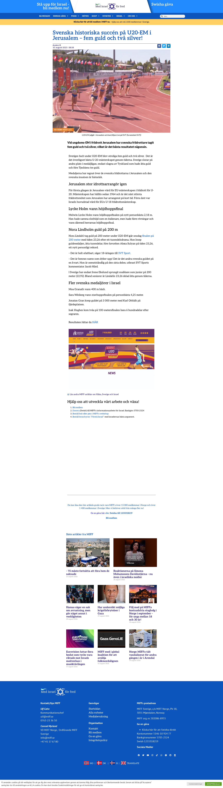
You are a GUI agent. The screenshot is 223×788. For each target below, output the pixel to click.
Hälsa (98, 394)
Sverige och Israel (110, 394)
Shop (94, 16)
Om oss (131, 16)
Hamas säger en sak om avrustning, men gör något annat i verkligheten (78, 612)
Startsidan (94, 708)
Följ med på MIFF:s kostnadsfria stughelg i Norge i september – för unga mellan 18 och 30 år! (143, 613)
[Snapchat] (170, 755)
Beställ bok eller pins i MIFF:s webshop (91, 414)
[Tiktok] (157, 755)
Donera (76, 410)
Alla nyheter (96, 712)
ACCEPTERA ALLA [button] (213, 784)
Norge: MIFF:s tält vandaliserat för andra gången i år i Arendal (143, 655)
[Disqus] (111, 453)
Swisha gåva (162, 4)
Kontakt (93, 728)
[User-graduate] (175, 755)
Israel (119, 16)
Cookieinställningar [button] (195, 784)
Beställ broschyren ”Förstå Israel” (88, 417)
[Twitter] (143, 755)
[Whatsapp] (161, 755)
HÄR (95, 322)
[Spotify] (166, 755)
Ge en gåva (95, 736)
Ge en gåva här (98, 513)
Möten (85, 16)
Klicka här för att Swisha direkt (159, 729)
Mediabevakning (98, 716)
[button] (159, 46)
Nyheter (106, 16)
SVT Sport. (124, 253)
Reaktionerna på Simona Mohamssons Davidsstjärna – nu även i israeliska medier (133, 574)
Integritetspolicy (98, 740)
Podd (73, 16)
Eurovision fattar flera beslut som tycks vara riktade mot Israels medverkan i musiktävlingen (79, 658)
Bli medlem (44, 16)
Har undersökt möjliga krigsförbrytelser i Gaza (111, 610)
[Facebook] (139, 755)
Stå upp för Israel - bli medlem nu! (53, 6)
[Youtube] (148, 755)
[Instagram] (152, 755)
